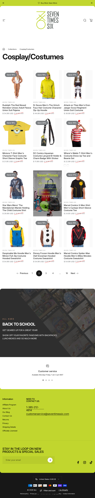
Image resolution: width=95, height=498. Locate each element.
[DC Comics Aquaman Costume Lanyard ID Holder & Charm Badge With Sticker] (47, 132)
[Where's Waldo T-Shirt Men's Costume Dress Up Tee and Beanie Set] (78, 132)
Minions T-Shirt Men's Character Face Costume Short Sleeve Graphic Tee (14, 156)
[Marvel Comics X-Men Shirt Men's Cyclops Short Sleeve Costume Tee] (78, 184)
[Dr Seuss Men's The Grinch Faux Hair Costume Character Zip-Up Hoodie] (47, 84)
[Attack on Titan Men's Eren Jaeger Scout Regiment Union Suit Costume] (78, 84)
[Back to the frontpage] (3, 49)
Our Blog (6, 412)
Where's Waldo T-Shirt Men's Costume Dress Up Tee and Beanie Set (78, 156)
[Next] (91, 3)
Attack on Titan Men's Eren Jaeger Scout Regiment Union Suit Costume (77, 107)
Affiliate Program (9, 405)
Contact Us (7, 416)
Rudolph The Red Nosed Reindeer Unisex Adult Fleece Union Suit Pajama (16, 107)
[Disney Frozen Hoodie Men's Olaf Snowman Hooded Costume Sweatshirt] (47, 232)
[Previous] (3, 3)
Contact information (69, 494)
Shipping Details (9, 427)
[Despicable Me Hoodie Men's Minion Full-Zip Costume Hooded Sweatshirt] (16, 232)
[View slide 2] (46, 380)
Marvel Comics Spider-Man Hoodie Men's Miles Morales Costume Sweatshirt (77, 256)
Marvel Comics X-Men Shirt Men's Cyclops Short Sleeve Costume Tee (77, 208)
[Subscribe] (50, 460)
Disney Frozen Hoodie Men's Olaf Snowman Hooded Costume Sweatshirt (47, 256)
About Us (6, 408)
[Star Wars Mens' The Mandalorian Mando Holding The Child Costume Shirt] (16, 184)
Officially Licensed (9, 431)
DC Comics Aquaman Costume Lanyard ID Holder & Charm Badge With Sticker (47, 156)
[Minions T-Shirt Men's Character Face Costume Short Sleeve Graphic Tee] (16, 132)
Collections (12, 49)
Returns (5, 419)
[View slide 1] (43, 380)
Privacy (5, 423)
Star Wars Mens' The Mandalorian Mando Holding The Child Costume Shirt (15, 208)
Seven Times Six (8, 102)
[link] (47, 414)
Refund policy (24, 494)
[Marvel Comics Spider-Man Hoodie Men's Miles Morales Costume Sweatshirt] (78, 232)
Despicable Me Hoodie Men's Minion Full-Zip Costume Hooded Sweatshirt (16, 256)
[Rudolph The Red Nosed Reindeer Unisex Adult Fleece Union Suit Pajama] (16, 84)
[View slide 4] (51, 380)
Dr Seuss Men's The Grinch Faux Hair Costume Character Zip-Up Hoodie (47, 107)
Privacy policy (34, 494)
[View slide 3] (49, 380)
